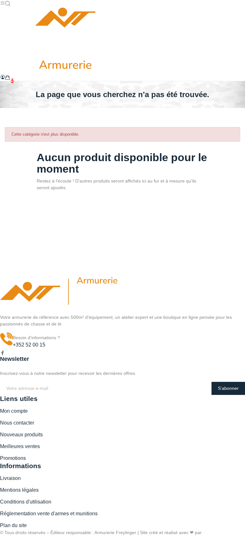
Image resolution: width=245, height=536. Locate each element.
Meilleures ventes (20, 446)
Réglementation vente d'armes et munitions (49, 513)
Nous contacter (17, 422)
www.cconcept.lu (219, 532)
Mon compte (14, 411)
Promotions (13, 458)
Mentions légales (19, 490)
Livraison (10, 478)
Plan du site (13, 525)
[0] (7, 77)
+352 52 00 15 (29, 344)
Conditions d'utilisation (25, 501)
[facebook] (2, 353)
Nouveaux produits (21, 434)
